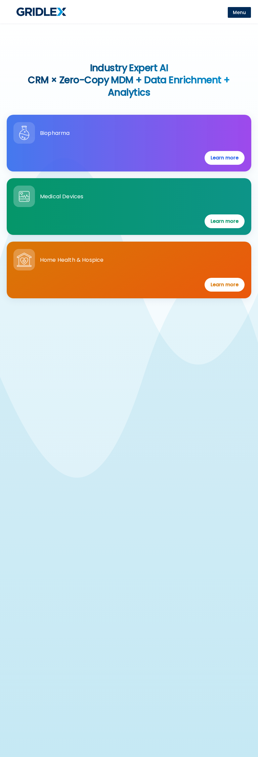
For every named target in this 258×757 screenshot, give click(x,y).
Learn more (225, 157)
